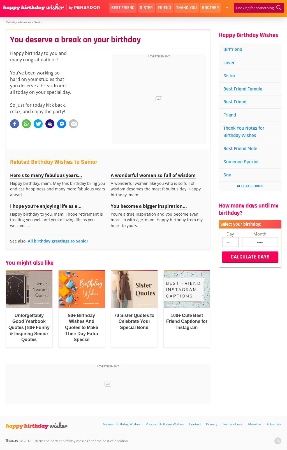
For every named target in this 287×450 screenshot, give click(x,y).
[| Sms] (49, 123)
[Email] (73, 123)
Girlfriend (232, 49)
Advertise (274, 424)
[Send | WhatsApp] (26, 123)
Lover (229, 62)
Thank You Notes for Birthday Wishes (243, 132)
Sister (146, 8)
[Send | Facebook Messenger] (61, 123)
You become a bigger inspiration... (149, 206)
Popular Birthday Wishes (165, 424)
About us (254, 424)
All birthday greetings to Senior (58, 241)
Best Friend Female (242, 89)
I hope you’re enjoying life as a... (46, 206)
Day (230, 234)
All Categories (250, 186)
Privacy (211, 424)
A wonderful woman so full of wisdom (153, 175)
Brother (210, 8)
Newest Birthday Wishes (122, 424)
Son (227, 175)
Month (259, 234)
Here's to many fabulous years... (46, 175)
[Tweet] (38, 123)
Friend (164, 8)
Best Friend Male (240, 148)
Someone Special (240, 161)
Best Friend (123, 8)
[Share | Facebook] (14, 123)
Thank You (186, 8)
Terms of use (232, 424)
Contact (195, 424)
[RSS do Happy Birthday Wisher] (277, 440)
